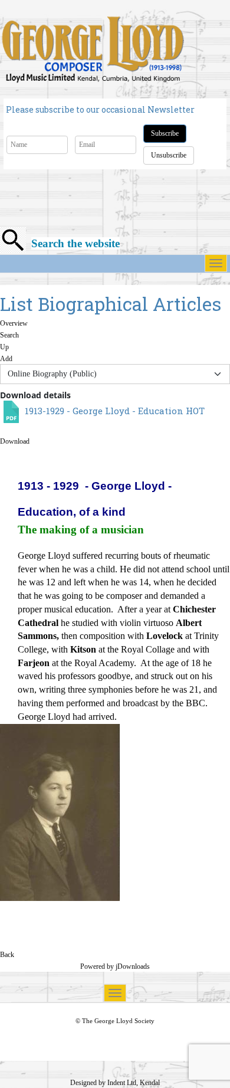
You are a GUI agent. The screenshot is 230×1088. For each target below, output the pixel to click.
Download (14, 441)
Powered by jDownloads (115, 966)
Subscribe (165, 133)
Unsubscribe (168, 155)
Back (7, 955)
